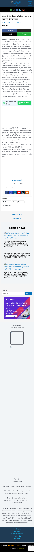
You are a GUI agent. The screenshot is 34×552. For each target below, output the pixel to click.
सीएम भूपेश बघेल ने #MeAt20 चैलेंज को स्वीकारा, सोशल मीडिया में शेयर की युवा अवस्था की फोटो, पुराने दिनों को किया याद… (16, 275)
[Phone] (14, 10)
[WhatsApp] (11, 10)
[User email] (27, 192)
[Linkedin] (15, 192)
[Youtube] (19, 192)
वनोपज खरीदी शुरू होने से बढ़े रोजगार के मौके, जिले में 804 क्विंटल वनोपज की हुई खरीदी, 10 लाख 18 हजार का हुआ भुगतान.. (17, 256)
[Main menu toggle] (30, 3)
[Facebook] (17, 10)
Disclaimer (17, 531)
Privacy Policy (17, 536)
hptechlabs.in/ (9, 187)
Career (17, 541)
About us (17, 538)
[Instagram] (11, 192)
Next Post (17, 218)
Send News (17, 529)
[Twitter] (20, 10)
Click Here (25, 102)
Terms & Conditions (17, 533)
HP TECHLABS (21, 548)
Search (4, 290)
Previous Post (17, 214)
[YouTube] (23, 10)
